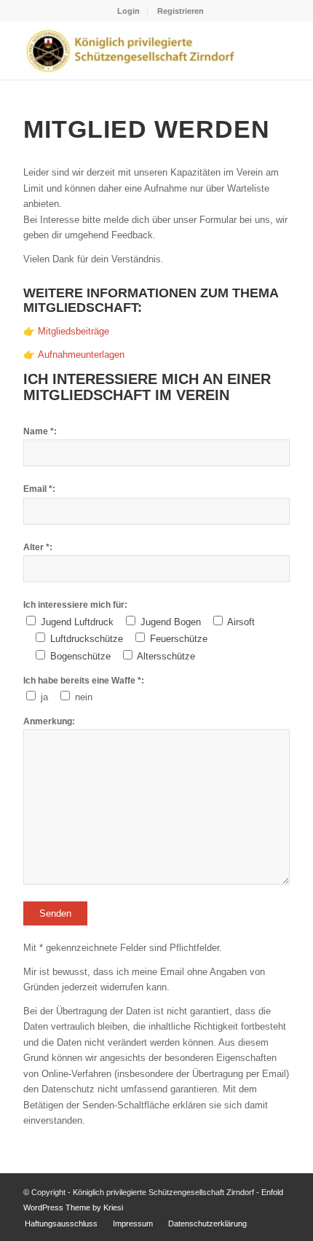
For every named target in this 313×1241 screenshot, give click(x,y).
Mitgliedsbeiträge (73, 331)
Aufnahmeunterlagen (81, 354)
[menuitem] (129, 11)
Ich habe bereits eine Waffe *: (83, 681)
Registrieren (180, 11)
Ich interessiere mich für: (75, 605)
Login (128, 11)
